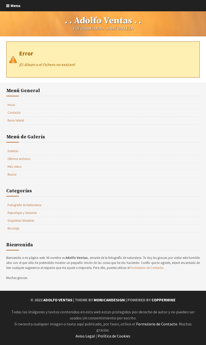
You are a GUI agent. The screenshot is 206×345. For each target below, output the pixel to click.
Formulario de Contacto (147, 268)
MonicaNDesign (109, 299)
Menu (15, 5)
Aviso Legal (85, 335)
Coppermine (163, 299)
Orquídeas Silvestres (21, 220)
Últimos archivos (19, 159)
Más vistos (14, 166)
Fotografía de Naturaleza (24, 205)
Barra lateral (16, 120)
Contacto (14, 112)
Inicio (11, 105)
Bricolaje (13, 228)
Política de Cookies (114, 335)
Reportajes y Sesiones (22, 213)
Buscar (12, 174)
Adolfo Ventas (57, 299)
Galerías (13, 151)
